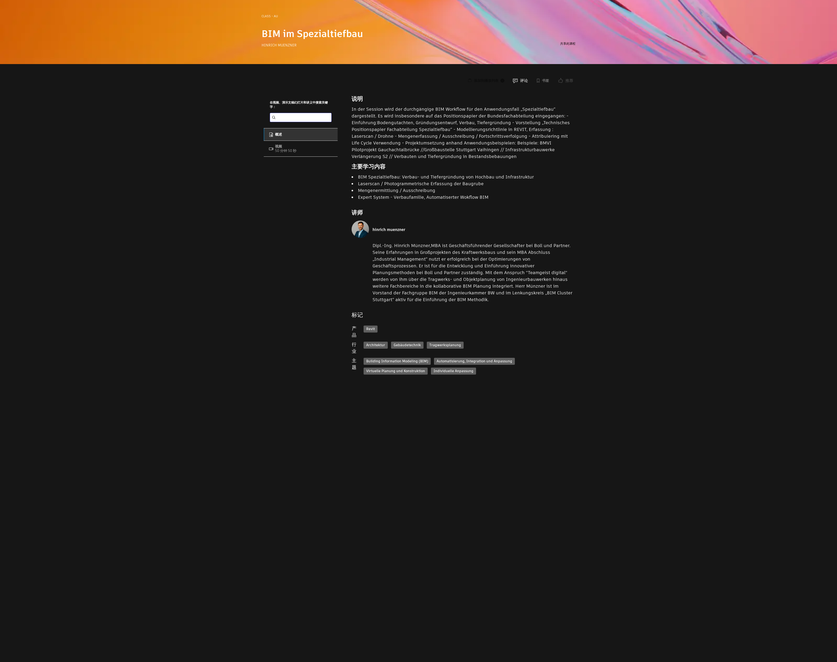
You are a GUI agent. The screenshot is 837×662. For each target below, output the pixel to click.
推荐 (569, 80)
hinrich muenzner (279, 45)
